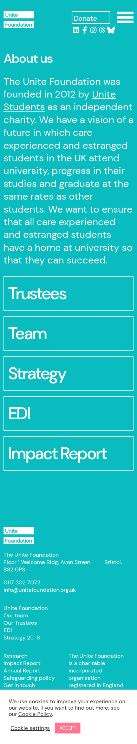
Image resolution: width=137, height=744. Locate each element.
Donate (85, 18)
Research (15, 655)
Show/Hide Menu (125, 17)
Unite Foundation (19, 535)
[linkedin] (76, 30)
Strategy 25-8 (22, 637)
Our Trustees (20, 622)
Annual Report (22, 670)
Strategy (37, 373)
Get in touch (19, 685)
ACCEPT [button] (67, 728)
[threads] (102, 30)
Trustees (37, 293)
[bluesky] (111, 30)
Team (27, 333)
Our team (16, 615)
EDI (19, 413)
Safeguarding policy (29, 678)
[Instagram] (93, 30)
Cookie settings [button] (30, 728)
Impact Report (22, 663)
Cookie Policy (35, 714)
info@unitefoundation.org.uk (40, 590)
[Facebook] (84, 30)
